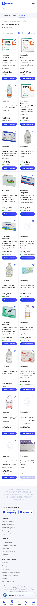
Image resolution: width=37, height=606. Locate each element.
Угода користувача (8, 581)
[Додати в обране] (15, 40)
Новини (4, 578)
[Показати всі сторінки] (33, 21)
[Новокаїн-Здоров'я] (27, 180)
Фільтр (33, 33)
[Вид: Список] (22, 33)
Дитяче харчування (8, 531)
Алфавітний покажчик (8, 551)
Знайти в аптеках (9, 78)
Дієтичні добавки (7, 521)
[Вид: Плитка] (18, 33)
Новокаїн (5, 101)
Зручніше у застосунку (18, 595)
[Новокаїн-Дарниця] (9, 45)
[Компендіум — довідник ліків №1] (7, 3)
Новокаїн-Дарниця (6, 56)
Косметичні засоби (8, 524)
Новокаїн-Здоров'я (24, 192)
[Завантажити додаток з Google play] (9, 512)
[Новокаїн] (9, 91)
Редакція (5, 566)
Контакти (5, 563)
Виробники (5, 548)
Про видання (6, 569)
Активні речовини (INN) (9, 545)
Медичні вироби (7, 534)
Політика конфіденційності (10, 575)
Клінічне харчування (8, 528)
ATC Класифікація (7, 542)
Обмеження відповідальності (11, 572)
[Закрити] (32, 595)
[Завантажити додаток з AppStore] (26, 512)
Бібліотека (5, 554)
